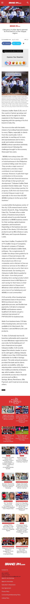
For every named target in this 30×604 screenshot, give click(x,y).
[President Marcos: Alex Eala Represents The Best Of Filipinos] (21, 541)
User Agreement (6, 588)
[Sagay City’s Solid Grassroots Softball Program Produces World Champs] (8, 410)
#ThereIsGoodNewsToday (8, 523)
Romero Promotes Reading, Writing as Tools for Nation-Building (8, 486)
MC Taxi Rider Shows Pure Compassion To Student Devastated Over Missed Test (8, 505)
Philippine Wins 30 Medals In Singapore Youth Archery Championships (8, 438)
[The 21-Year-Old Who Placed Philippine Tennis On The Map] (21, 430)
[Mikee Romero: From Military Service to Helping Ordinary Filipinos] (21, 450)
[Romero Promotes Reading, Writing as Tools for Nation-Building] (8, 477)
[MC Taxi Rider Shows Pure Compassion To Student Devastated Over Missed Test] (8, 496)
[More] (23, 43)
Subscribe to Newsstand (8, 584)
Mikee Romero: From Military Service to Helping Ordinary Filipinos (22, 460)
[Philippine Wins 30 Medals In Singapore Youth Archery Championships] (8, 430)
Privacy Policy (5, 591)
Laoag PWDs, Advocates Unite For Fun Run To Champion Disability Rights (8, 527)
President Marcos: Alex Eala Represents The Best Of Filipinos (22, 550)
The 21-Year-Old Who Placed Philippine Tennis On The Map (21, 438)
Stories (3, 390)
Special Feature (8, 482)
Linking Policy (5, 598)
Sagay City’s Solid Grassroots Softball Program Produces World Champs (8, 417)
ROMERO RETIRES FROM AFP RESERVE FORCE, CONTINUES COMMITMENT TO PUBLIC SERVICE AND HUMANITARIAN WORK (8, 463)
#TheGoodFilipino (8, 501)
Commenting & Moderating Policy (11, 594)
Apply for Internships (7, 581)
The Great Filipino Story (22, 482)
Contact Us (5, 570)
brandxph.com (7, 39)
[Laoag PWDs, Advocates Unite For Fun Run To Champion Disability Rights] (8, 518)
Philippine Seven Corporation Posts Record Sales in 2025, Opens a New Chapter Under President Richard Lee (22, 529)
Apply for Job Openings (8, 578)
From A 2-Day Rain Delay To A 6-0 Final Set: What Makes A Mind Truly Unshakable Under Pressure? (22, 418)
